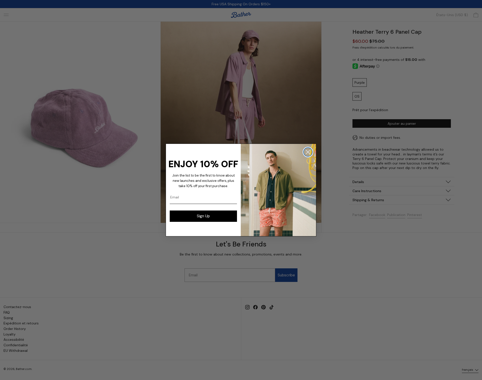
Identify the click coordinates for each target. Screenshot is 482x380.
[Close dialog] (308, 152)
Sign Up (203, 216)
